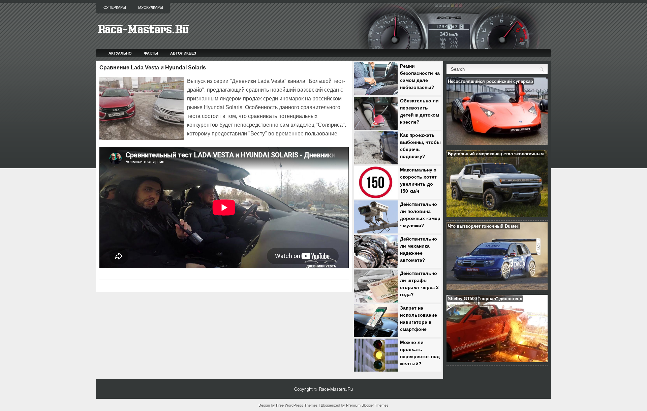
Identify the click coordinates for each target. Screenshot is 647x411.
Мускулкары (150, 7)
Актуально (120, 53)
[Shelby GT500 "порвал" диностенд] (497, 360)
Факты (151, 53)
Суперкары (114, 7)
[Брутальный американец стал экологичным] (497, 215)
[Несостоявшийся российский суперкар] (497, 143)
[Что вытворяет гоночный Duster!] (497, 288)
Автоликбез (183, 53)
